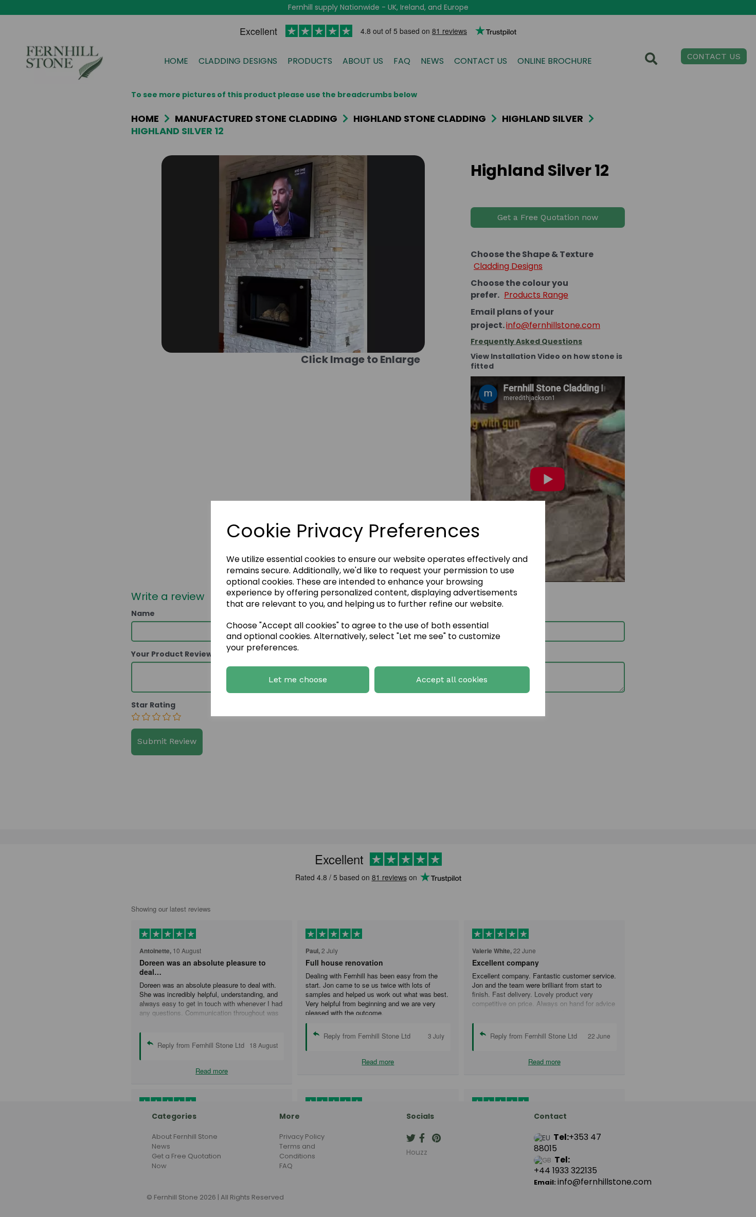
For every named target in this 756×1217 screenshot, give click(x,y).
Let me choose (297, 679)
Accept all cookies (452, 679)
